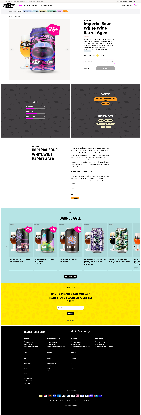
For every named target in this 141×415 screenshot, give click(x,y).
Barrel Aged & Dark (29, 381)
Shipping (71, 400)
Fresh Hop (26, 386)
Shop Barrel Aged (70, 276)
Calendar (73, 368)
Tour (48, 361)
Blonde (25, 373)
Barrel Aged (17, 16)
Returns (64, 400)
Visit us (34, 6)
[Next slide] (67, 49)
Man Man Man (27, 376)
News (48, 368)
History (49, 358)
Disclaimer (88, 400)
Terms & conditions (54, 400)
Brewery (27, 6)
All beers (26, 356)
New (25, 358)
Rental (49, 366)
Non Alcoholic (27, 363)
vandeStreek (50, 356)
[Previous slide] (12, 49)
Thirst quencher (28, 378)
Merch (25, 368)
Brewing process (51, 363)
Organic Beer (27, 383)
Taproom (73, 358)
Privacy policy (70, 320)
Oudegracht (74, 361)
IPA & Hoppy (27, 371)
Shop (20, 6)
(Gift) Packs (26, 361)
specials (26, 366)
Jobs (48, 371)
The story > (87, 51)
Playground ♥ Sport (46, 6)
